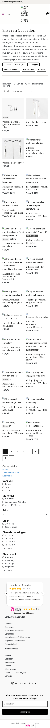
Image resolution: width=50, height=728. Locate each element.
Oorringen (7, 64)
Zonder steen (11, 527)
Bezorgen (9, 659)
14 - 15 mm (10, 541)
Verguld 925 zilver (13, 505)
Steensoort (9, 554)
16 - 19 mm (10, 545)
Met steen (9, 524)
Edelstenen (7, 476)
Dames (8, 484)
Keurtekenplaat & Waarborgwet (18, 637)
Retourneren (10, 662)
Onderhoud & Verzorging (15, 672)
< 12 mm (9, 535)
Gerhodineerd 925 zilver (16, 502)
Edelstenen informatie (14, 630)
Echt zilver (9, 627)
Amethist (9, 557)
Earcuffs (41, 70)
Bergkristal (9, 566)
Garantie (8, 676)
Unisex (8, 490)
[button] (9, 14)
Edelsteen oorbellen (11, 70)
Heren (7, 487)
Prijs (5, 510)
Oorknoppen (33, 64)
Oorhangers (19, 64)
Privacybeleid (11, 644)
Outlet (5, 469)
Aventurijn (9, 563)
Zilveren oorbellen (10, 472)
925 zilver (9, 498)
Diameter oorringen (14, 532)
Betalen (8, 655)
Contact (8, 666)
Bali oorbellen (28, 70)
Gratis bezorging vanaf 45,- (12, 2)
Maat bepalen (10, 669)
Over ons (8, 624)
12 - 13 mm (10, 538)
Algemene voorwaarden (15, 641)
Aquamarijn (10, 560)
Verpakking (9, 634)
